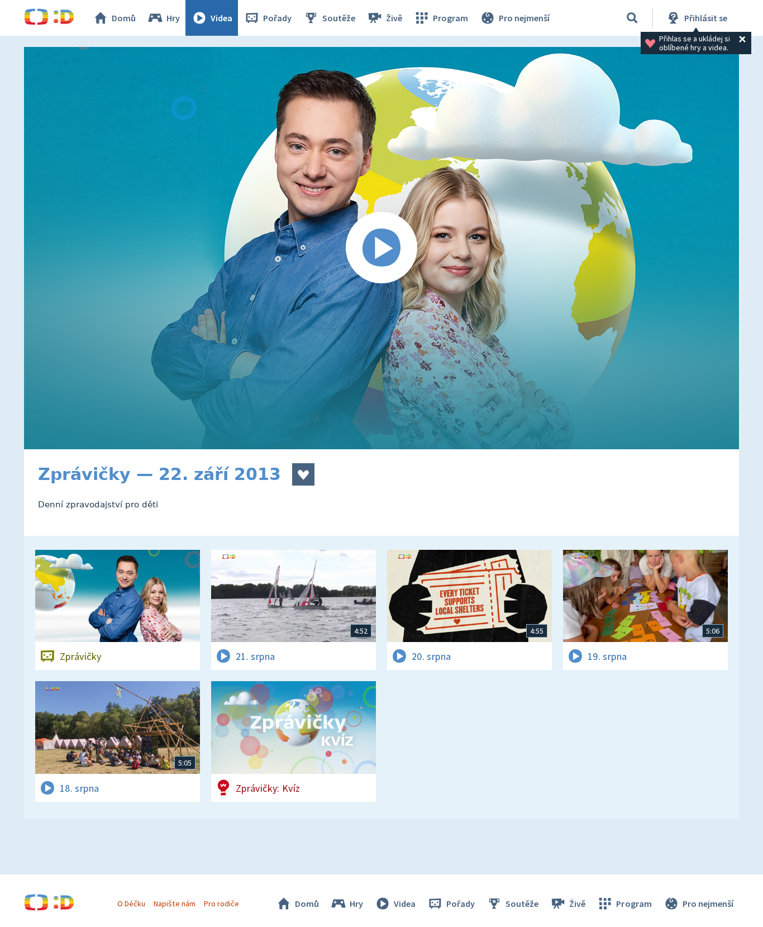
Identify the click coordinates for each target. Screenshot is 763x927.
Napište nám (174, 904)
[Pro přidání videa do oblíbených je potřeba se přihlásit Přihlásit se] (303, 474)
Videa (221, 17)
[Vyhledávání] (632, 18)
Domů (124, 17)
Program (450, 17)
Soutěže (338, 17)
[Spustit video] (381, 248)
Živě (394, 17)
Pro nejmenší (524, 17)
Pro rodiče (221, 904)
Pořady (277, 17)
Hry (173, 17)
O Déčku (131, 904)
